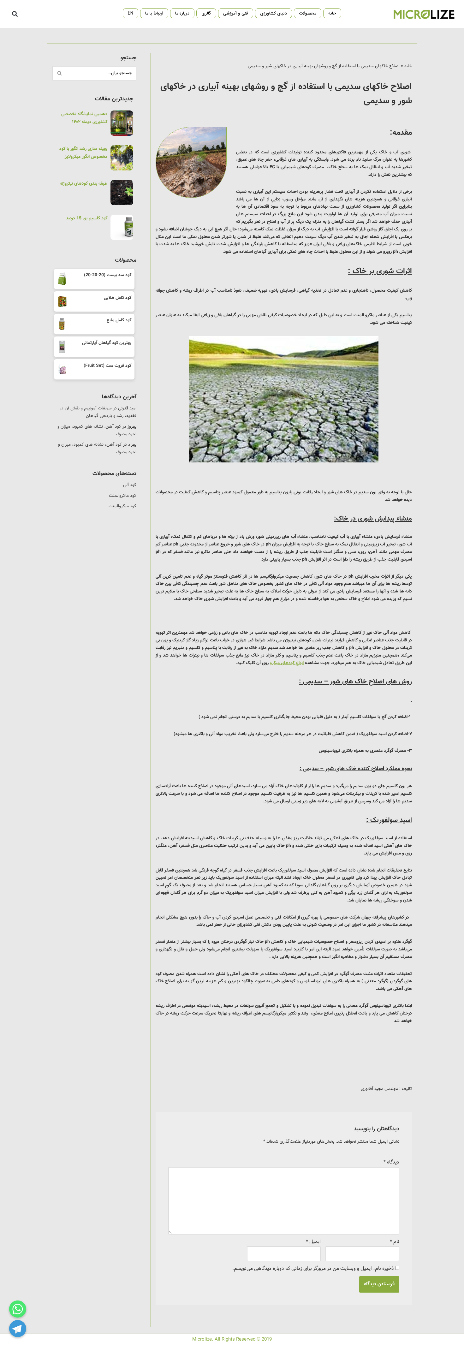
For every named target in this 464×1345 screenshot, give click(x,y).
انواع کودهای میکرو (287, 663)
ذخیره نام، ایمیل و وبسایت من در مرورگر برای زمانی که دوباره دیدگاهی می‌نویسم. (313, 1269)
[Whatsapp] (17, 1309)
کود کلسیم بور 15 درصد (86, 218)
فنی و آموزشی (235, 13)
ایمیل (313, 1242)
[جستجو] (59, 73)
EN (130, 13)
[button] (14, 14)
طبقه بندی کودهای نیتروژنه (83, 183)
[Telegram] (17, 1328)
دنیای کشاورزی (273, 13)
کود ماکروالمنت (122, 495)
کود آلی (129, 485)
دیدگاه (391, 1162)
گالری (206, 13)
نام (394, 1242)
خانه (332, 13)
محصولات (307, 13)
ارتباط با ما (154, 13)
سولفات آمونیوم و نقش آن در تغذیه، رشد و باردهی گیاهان (98, 412)
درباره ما (182, 13)
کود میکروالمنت (122, 506)
